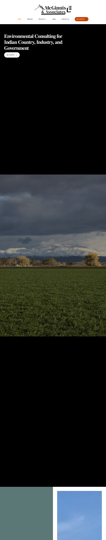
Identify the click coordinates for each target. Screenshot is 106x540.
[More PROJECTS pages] (45, 19)
